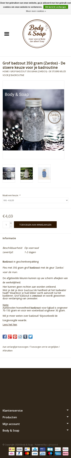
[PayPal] (19, 453)
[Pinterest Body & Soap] (35, 395)
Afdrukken (8, 350)
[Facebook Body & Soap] (23, 395)
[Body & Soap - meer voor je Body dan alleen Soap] (42, 34)
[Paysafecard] (57, 449)
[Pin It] (15, 337)
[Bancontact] (27, 449)
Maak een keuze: (11, 195)
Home (6, 71)
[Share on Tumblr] (25, 337)
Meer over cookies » (36, 11)
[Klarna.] (65, 453)
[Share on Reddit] (20, 337)
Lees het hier (10, 324)
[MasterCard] (27, 453)
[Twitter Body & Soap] (29, 395)
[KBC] (34, 449)
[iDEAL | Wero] (11, 449)
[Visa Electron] (42, 453)
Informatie (9, 238)
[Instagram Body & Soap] (48, 395)
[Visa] (34, 453)
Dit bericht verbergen (55, 7)
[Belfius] (64, 449)
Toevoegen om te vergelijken (44, 346)
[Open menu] (6, 33)
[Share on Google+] (10, 337)
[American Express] (58, 453)
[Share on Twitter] (30, 337)
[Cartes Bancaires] (50, 449)
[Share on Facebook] (5, 337)
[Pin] (42, 449)
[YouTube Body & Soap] (41, 395)
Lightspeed (52, 444)
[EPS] (11, 453)
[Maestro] (50, 453)
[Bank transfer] (19, 449)
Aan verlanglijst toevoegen (16, 346)
